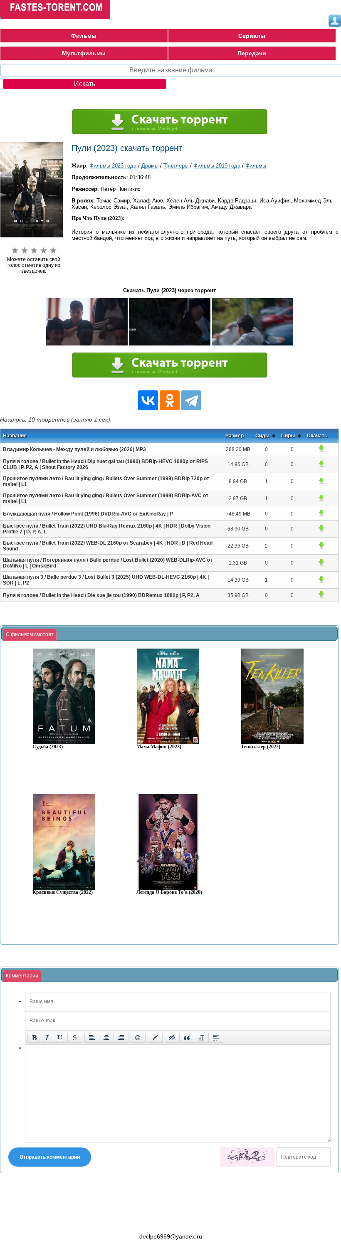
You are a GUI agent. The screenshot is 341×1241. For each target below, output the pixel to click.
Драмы (149, 166)
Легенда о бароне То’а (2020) (169, 892)
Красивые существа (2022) (62, 892)
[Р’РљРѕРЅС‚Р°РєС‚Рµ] (148, 400)
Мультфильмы (84, 53)
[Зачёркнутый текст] (74, 1038)
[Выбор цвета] (155, 1038)
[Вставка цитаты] (186, 1038)
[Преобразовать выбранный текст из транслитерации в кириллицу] (201, 1038)
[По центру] (106, 1038)
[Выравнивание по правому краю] (121, 1038)
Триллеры (175, 166)
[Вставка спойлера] (215, 1038)
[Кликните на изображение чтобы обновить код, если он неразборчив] (247, 1157)
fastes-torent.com (45, 1221)
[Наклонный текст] (47, 1038)
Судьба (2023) (47, 747)
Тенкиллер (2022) (260, 747)
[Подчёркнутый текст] (60, 1038)
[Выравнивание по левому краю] (91, 1038)
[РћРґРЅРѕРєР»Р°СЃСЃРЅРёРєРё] (170, 400)
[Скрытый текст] (172, 1038)
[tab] (30, 635)
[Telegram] (191, 400)
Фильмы (83, 35)
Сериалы (251, 35)
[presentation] (29, 635)
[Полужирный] (34, 1038)
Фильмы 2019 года (216, 166)
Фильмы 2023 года (112, 166)
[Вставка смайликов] (138, 1038)
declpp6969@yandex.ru (170, 1236)
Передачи (251, 53)
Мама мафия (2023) (158, 747)
